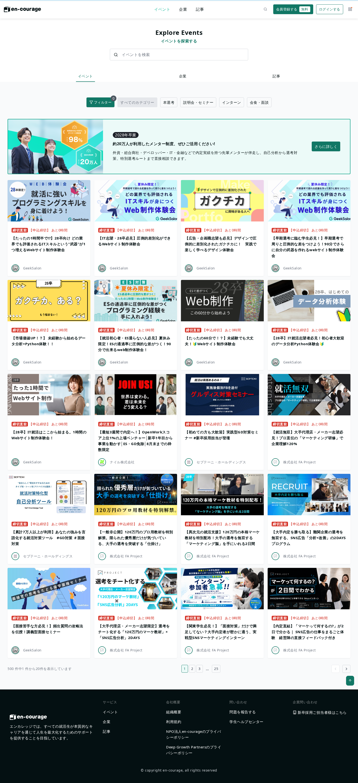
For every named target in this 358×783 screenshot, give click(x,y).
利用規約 (173, 721)
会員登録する (292, 9)
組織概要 (173, 711)
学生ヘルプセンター (246, 721)
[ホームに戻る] (22, 10)
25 (216, 668)
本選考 (169, 102)
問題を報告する (242, 711)
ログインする (329, 9)
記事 (200, 9)
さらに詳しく (326, 146)
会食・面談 (259, 102)
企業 (183, 9)
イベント (162, 9)
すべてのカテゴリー (137, 102)
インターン (231, 102)
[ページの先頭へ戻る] (350, 681)
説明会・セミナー (198, 102)
